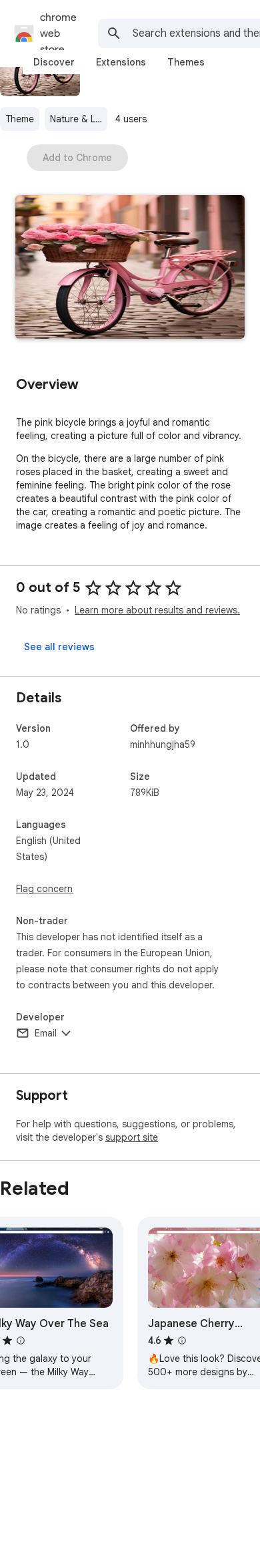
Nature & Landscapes (78, 119)
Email (46, 1033)
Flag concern (44, 889)
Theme (19, 119)
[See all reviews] (59, 647)
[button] (130, 268)
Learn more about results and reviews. (157, 610)
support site (131, 1137)
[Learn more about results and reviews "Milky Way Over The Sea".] (21, 1340)
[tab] (54, 62)
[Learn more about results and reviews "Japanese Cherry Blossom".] (182, 1340)
